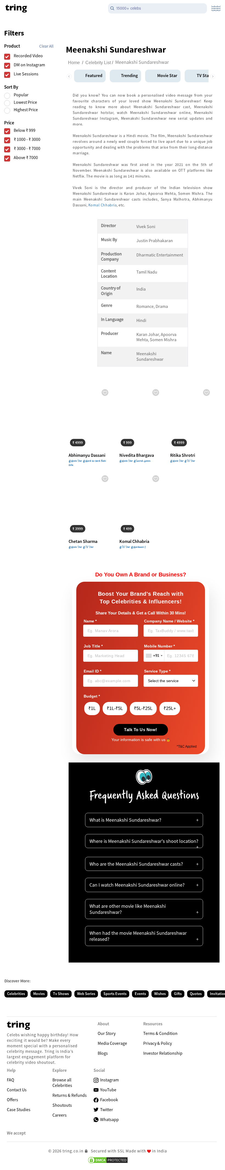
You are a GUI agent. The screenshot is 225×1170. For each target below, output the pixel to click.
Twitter (106, 1109)
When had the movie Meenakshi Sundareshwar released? (138, 936)
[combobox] (154, 655)
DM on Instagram (29, 65)
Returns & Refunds (69, 1095)
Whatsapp (109, 1119)
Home (74, 62)
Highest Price (26, 110)
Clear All (46, 46)
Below (24, 130)
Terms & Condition (160, 1033)
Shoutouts (62, 1105)
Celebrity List (98, 62)
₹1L (92, 708)
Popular (21, 95)
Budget (92, 696)
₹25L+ (170, 708)
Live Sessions (26, 74)
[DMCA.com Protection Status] (107, 1160)
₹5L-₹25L (143, 708)
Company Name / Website (169, 621)
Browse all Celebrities (62, 1082)
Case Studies (18, 1109)
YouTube (107, 1089)
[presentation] (69, 75)
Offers (12, 1099)
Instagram (109, 1079)
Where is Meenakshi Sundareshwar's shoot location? (143, 841)
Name (90, 621)
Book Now (82, 441)
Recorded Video (28, 56)
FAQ (10, 1079)
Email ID (92, 671)
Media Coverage (112, 1043)
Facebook (108, 1099)
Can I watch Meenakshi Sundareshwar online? (137, 885)
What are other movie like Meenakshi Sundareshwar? (127, 909)
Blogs (103, 1053)
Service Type (157, 671)
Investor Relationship (162, 1053)
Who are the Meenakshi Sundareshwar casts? (136, 864)
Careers (59, 1115)
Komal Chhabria (102, 205)
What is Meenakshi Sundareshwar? (125, 820)
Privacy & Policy (157, 1043)
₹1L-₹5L (115, 708)
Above (26, 157)
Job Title (93, 646)
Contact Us (17, 1089)
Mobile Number (159, 646)
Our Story (107, 1033)
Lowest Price (25, 102)
